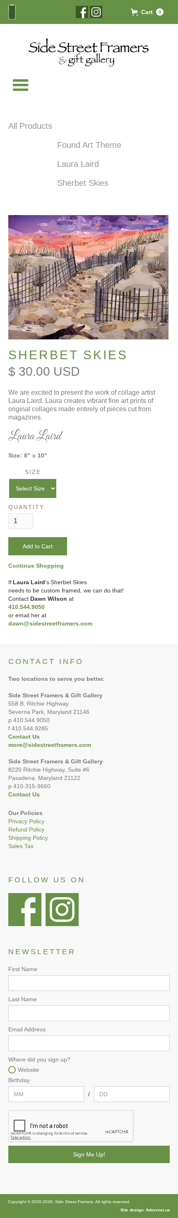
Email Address (27, 1029)
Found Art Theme (89, 144)
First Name (22, 969)
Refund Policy (26, 829)
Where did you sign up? (39, 1059)
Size (33, 472)
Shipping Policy (28, 837)
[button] (147, 12)
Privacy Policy (26, 821)
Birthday (19, 1080)
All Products (30, 125)
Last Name (22, 999)
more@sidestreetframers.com (49, 745)
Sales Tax (21, 846)
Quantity (26, 507)
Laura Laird (78, 163)
